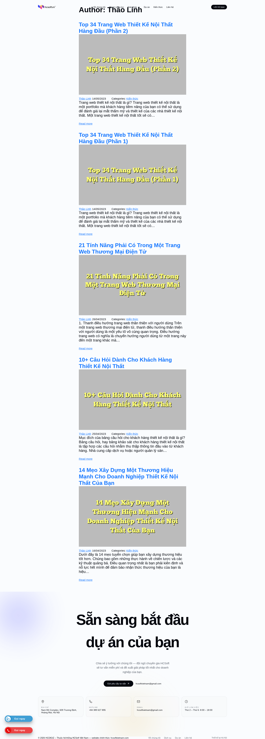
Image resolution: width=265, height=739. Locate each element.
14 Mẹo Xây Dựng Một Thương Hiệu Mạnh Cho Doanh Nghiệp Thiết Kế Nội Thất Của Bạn (128, 476)
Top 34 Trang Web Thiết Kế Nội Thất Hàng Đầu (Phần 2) (126, 27)
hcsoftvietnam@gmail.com (148, 683)
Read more (85, 123)
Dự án (178, 738)
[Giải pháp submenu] (139, 7)
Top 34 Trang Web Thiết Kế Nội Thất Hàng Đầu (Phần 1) (126, 138)
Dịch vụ (167, 738)
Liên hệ (188, 738)
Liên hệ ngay (219, 7)
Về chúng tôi (154, 738)
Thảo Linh (85, 98)
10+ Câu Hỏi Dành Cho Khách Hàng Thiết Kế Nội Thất (125, 363)
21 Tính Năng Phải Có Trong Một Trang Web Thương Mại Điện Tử (129, 248)
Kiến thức (132, 98)
